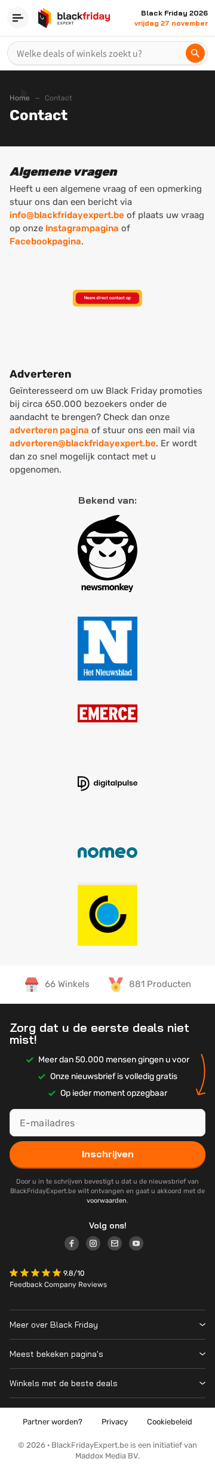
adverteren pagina (49, 430)
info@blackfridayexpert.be (67, 215)
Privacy (115, 1421)
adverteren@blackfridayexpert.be (83, 443)
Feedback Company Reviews (58, 1284)
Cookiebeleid (169, 1421)
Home (20, 98)
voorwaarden (107, 1201)
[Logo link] (75, 1245)
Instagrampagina (82, 228)
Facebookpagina (45, 241)
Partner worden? (52, 1421)
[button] (36, 1274)
